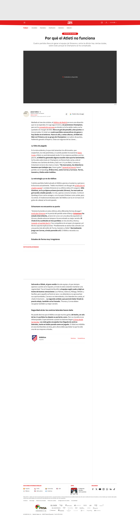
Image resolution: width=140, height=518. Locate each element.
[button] (66, 114)
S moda (82, 511)
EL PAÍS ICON (75, 511)
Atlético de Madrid (60, 122)
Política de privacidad (41, 500)
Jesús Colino (35, 112)
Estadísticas (81, 338)
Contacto (25, 500)
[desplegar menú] (24, 22)
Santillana (68, 505)
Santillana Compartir (77, 505)
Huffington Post (56, 508)
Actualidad (34, 28)
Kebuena (95, 508)
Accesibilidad (74, 500)
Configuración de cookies (63, 500)
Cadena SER (85, 505)
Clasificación (52, 28)
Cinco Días (70, 508)
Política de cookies (52, 500)
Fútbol (25, 28)
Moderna (61, 511)
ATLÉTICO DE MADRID (70, 33)
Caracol (101, 505)
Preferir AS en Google (78, 114)
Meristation (97, 511)
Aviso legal (31, 500)
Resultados (43, 28)
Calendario (61, 28)
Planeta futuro (89, 508)
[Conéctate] (106, 23)
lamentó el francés (69, 167)
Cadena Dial (76, 508)
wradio (64, 508)
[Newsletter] (102, 23)
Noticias (73, 338)
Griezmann (77, 213)
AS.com (90, 505)
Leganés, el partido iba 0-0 (41, 223)
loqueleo (89, 511)
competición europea (47, 127)
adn (96, 505)
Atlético (42, 337)
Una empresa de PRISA (41, 507)
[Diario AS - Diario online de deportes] (70, 22)
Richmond (52, 510)
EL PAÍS (53, 505)
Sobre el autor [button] (34, 115)
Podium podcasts (68, 511)
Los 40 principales (61, 505)
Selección (69, 28)
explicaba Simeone (38, 213)
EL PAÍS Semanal (82, 508)
